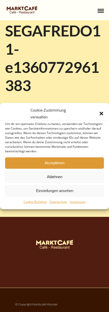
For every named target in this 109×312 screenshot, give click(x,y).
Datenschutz (58, 201)
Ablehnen (54, 177)
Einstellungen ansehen (54, 191)
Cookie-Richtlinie (35, 201)
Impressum (78, 201)
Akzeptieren (54, 163)
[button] (101, 113)
